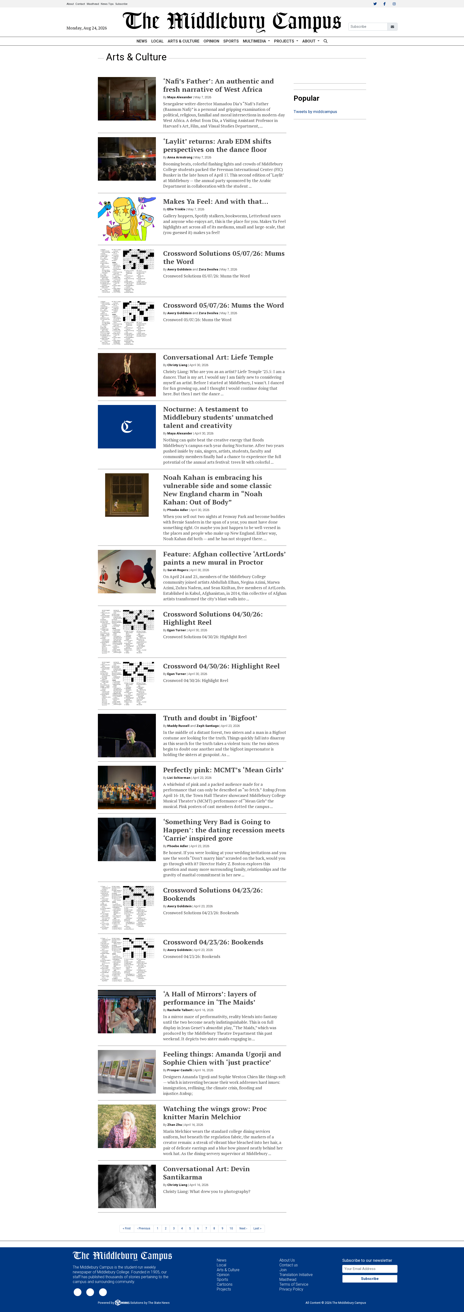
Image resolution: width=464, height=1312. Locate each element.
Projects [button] (284, 41)
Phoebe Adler (177, 510)
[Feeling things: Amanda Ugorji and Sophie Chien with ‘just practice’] (127, 1071)
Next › (243, 1228)
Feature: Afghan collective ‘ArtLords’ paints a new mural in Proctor (224, 558)
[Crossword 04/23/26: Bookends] (127, 959)
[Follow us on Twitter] (77, 1292)
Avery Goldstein (179, 269)
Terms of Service (293, 1284)
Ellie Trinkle (176, 209)
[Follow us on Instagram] (103, 1292)
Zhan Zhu (174, 1125)
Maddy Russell (178, 726)
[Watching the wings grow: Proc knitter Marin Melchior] (127, 1126)
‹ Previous (143, 1228)
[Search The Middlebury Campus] (325, 41)
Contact (80, 4)
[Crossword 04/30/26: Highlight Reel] (127, 683)
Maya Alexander (179, 97)
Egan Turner (176, 630)
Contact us (288, 1265)
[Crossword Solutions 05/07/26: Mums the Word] (127, 271)
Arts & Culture (183, 41)
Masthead (93, 4)
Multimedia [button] (255, 41)
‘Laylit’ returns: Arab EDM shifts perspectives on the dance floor (217, 145)
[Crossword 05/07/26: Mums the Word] (127, 323)
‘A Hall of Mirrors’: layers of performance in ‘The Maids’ (209, 998)
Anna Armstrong (179, 157)
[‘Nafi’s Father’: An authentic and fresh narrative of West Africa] (127, 99)
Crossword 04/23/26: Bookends (213, 941)
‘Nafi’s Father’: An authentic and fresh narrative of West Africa (218, 85)
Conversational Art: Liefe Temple (218, 357)
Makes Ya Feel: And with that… (215, 201)
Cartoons (224, 1284)
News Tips (107, 4)
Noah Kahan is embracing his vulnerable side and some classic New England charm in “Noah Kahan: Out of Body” (217, 489)
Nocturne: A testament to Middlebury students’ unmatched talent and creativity (218, 417)
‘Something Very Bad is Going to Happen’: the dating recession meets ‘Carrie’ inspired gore (224, 830)
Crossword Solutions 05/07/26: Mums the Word (224, 257)
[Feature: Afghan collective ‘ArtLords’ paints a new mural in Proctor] (127, 571)
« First (127, 1228)
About (70, 4)
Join (283, 1270)
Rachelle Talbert (179, 1010)
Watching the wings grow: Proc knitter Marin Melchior (215, 1112)
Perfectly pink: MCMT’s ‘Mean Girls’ (223, 769)
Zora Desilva (208, 269)
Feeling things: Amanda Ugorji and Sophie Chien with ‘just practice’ (222, 1058)
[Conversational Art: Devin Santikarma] (127, 1186)
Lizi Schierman (178, 778)
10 (231, 1228)
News (142, 41)
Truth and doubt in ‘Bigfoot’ (210, 717)
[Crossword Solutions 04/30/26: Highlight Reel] (127, 631)
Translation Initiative (296, 1274)
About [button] (309, 41)
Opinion (211, 41)
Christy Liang (177, 365)
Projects (224, 1289)
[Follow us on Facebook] (90, 1292)
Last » (257, 1228)
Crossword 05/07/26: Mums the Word (223, 305)
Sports (231, 41)
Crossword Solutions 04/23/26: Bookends (213, 894)
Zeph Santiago (207, 726)
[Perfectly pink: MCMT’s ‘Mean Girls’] (127, 787)
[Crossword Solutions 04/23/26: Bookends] (127, 907)
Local (157, 41)
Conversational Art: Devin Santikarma (206, 1172)
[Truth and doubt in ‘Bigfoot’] (127, 735)
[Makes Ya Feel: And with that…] (127, 219)
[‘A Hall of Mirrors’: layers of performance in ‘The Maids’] (127, 1011)
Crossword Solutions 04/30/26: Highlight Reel (213, 618)
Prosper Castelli (179, 1070)
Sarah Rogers (177, 570)
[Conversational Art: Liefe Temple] (127, 375)
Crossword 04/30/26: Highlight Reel (221, 665)
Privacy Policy (291, 1289)
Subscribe (121, 4)
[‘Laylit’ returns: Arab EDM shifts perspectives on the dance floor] (127, 159)
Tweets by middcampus (315, 111)
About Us (287, 1260)
